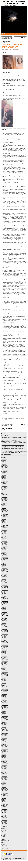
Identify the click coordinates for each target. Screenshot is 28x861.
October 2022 (4, 515)
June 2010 (4, 696)
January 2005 (4, 776)
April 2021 (4, 537)
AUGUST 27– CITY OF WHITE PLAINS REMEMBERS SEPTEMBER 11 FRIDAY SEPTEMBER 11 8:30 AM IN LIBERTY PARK (14, 442)
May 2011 (4, 683)
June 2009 (4, 711)
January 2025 (4, 482)
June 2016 (4, 608)
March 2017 (4, 597)
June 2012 (4, 667)
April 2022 (4, 522)
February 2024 (5, 495)
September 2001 (5, 825)
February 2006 (5, 760)
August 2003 (4, 796)
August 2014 (4, 635)
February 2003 (5, 804)
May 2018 (4, 580)
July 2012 (4, 665)
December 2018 (5, 571)
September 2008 (5, 722)
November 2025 (5, 470)
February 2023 (5, 510)
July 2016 (4, 607)
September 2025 (5, 472)
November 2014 (5, 631)
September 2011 (5, 678)
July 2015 (4, 621)
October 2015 (4, 618)
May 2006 (4, 756)
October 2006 (4, 750)
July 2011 (4, 680)
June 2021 (4, 535)
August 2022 (4, 517)
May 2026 (4, 462)
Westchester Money (6, 840)
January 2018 (4, 585)
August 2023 (4, 503)
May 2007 (4, 741)
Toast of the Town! (5, 837)
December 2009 (5, 703)
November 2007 (5, 734)
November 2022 (5, 514)
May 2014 (4, 639)
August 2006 (4, 752)
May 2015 (4, 624)
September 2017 (5, 590)
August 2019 (4, 561)
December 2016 (5, 601)
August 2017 (4, 591)
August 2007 (4, 738)
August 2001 (4, 826)
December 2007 (5, 733)
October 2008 (4, 721)
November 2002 (5, 807)
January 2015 (4, 629)
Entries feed (4, 845)
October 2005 (4, 765)
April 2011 (4, 684)
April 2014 (4, 640)
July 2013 (4, 651)
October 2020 (4, 544)
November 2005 (5, 763)
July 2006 (4, 754)
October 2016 (4, 603)
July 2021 (4, 533)
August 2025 (4, 473)
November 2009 (5, 705)
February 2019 (5, 569)
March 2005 (4, 773)
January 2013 (4, 658)
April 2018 (4, 581)
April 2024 (4, 493)
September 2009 (5, 707)
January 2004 (4, 790)
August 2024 (4, 488)
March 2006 (4, 758)
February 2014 (5, 642)
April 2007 (4, 743)
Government (4, 831)
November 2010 (5, 690)
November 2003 (5, 793)
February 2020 (5, 554)
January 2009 (4, 717)
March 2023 (4, 509)
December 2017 (5, 586)
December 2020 (5, 542)
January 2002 (4, 820)
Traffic (3, 839)
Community (4, 830)
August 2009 (4, 708)
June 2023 (4, 505)
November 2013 (5, 646)
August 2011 (4, 679)
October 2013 (4, 647)
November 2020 (5, 543)
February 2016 (5, 613)
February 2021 (5, 539)
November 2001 (5, 822)
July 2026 (4, 460)
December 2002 (5, 806)
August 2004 (4, 782)
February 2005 (5, 774)
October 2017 (4, 588)
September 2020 (5, 546)
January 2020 (4, 555)
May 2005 (4, 771)
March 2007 (4, 744)
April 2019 (4, 566)
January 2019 (4, 570)
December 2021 (5, 527)
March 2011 (4, 685)
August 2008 (4, 723)
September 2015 (5, 619)
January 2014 (4, 643)
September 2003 (5, 795)
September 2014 (5, 634)
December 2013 (5, 645)
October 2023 (4, 500)
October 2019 (4, 559)
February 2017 (5, 598)
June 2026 (4, 461)
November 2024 (5, 484)
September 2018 (5, 575)
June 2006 (4, 755)
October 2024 (4, 486)
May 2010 (4, 697)
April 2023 (4, 508)
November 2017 (5, 587)
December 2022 (5, 513)
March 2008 (4, 729)
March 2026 (4, 465)
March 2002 (4, 817)
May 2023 (4, 506)
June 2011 (4, 681)
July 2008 (4, 724)
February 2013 (5, 657)
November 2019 (5, 558)
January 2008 (4, 732)
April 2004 (4, 787)
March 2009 (4, 714)
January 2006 (4, 761)
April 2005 (4, 772)
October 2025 (4, 471)
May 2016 (4, 609)
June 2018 (4, 579)
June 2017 (4, 593)
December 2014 (5, 630)
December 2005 (5, 762)
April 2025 (4, 478)
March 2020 (4, 553)
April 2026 (4, 464)
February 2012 (5, 672)
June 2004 (4, 784)
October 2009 (4, 706)
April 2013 (4, 654)
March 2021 (4, 538)
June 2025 (4, 476)
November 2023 (5, 499)
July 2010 (4, 695)
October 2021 (4, 530)
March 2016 (4, 612)
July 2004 (4, 783)
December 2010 (5, 689)
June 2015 (4, 623)
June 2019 (4, 564)
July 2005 (4, 768)
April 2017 (4, 596)
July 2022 (4, 519)
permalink (10, 419)
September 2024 (5, 487)
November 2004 (5, 778)
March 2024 (4, 494)
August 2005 (4, 767)
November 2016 (5, 602)
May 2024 (4, 492)
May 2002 (4, 815)
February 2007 (5, 745)
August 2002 (4, 811)
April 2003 (4, 801)
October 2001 (4, 823)
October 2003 (4, 794)
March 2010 (4, 700)
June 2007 (4, 740)
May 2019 (4, 565)
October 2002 (4, 809)
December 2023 (5, 498)
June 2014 (4, 637)
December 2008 (5, 718)
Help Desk (4, 834)
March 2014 (4, 641)
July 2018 (4, 577)
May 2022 (4, 521)
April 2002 (4, 816)
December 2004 (5, 777)
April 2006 (4, 757)
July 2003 (4, 798)
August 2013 (4, 650)
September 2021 (5, 531)
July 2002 (4, 812)
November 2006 (5, 749)
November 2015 (5, 617)
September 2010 (5, 692)
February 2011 (5, 686)
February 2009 (5, 716)
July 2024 (4, 489)
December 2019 (5, 557)
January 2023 (4, 511)
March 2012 (4, 670)
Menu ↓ (24, 33)
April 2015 (4, 625)
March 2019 (4, 568)
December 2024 (5, 483)
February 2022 (5, 525)
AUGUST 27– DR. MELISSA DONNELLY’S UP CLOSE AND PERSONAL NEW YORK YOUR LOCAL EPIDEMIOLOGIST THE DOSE (14, 446)
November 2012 (5, 661)
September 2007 (5, 736)
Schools (3, 835)
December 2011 (5, 674)
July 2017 (4, 592)
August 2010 (4, 694)
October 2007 (4, 735)
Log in (3, 844)
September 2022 (5, 516)
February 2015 (5, 628)
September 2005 (5, 766)
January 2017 (4, 599)
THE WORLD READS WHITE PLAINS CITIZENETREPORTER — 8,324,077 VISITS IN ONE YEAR (14, 3)
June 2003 (4, 799)
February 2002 (5, 818)
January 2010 (4, 702)
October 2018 (4, 574)
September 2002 (5, 810)
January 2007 (4, 746)
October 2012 (4, 662)
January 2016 (4, 614)
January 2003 (4, 805)
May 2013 (4, 653)
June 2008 (4, 725)
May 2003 (4, 800)
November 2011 (5, 675)
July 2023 (4, 504)
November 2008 (5, 719)
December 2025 (5, 468)
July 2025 (4, 475)
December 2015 (5, 615)
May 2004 (4, 785)
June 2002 (4, 814)
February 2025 (5, 481)
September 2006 (5, 751)
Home (3, 33)
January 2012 (4, 673)
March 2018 (4, 582)
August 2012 (4, 664)
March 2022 (4, 524)
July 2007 (4, 739)
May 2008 (4, 727)
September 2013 (5, 648)
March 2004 (4, 788)
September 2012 (5, 663)
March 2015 (4, 626)
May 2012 (4, 668)
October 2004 (4, 779)
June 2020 (4, 549)
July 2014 (4, 636)
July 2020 (4, 548)
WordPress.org (5, 848)
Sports (3, 836)
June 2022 (4, 520)
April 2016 (4, 610)
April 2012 (4, 669)
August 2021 (4, 532)
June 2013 (4, 652)
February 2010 (5, 701)
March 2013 (4, 656)
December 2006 (5, 747)
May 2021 (4, 536)
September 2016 (5, 604)
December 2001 (5, 821)
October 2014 (4, 632)
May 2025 (4, 477)
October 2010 (4, 691)
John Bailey (16, 49)
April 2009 (4, 713)
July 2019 (4, 563)
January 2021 (4, 541)
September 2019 (5, 560)
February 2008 (5, 730)
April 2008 (4, 728)
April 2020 (4, 552)
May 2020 (4, 550)
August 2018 (4, 576)
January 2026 (4, 467)
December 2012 (5, 659)
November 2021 (5, 528)
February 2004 (5, 789)
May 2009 (4, 712)
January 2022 (4, 526)
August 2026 (4, 459)
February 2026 (5, 466)
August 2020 (4, 547)
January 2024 (4, 497)
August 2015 (4, 620)
